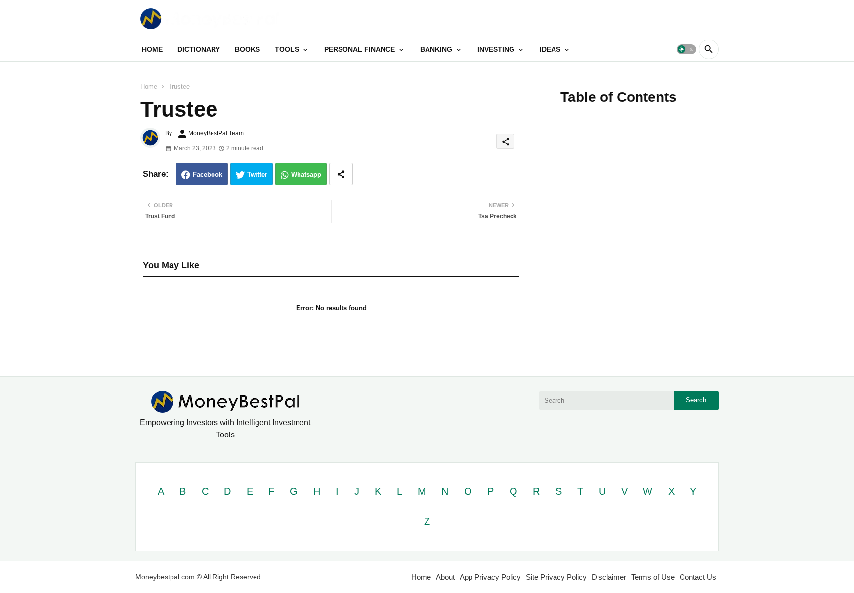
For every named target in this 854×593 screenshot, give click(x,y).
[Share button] (341, 174)
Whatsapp (306, 174)
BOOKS (247, 49)
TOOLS (287, 49)
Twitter (257, 174)
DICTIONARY (198, 49)
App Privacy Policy (490, 577)
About (445, 577)
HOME (152, 49)
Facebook (207, 174)
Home (148, 86)
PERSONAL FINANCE (359, 49)
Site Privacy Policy (556, 577)
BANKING (436, 49)
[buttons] (689, 18)
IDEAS (550, 49)
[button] (686, 49)
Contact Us (698, 577)
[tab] (152, 49)
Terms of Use (653, 577)
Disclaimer (609, 577)
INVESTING (495, 49)
